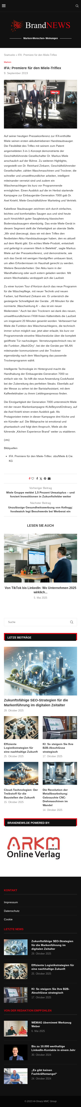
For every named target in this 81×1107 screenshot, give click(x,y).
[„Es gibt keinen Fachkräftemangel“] (16, 1076)
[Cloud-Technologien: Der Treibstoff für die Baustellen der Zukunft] (21, 773)
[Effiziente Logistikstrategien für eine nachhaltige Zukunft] (21, 727)
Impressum (11, 902)
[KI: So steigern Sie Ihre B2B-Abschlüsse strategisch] (60, 727)
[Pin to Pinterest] (45, 478)
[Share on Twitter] (41, 478)
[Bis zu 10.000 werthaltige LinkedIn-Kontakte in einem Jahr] (16, 1052)
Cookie (8, 919)
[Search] (77, 6)
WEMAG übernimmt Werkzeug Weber (51, 1024)
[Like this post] (32, 478)
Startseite (9, 54)
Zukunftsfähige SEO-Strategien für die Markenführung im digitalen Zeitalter (36, 702)
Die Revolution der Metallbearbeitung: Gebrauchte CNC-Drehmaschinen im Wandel (55, 797)
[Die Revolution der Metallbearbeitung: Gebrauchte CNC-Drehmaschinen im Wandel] (60, 773)
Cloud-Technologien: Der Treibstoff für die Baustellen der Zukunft (21, 793)
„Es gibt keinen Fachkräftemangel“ (44, 1072)
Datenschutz (11, 910)
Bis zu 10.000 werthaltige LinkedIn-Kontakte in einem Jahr (53, 1048)
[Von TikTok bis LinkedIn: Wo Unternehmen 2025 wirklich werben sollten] (40, 558)
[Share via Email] (49, 478)
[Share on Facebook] (37, 478)
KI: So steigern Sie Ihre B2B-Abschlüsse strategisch (58, 747)
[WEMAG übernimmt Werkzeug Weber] (16, 1028)
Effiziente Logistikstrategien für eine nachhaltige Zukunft (21, 747)
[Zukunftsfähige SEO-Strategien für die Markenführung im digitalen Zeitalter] (40, 671)
